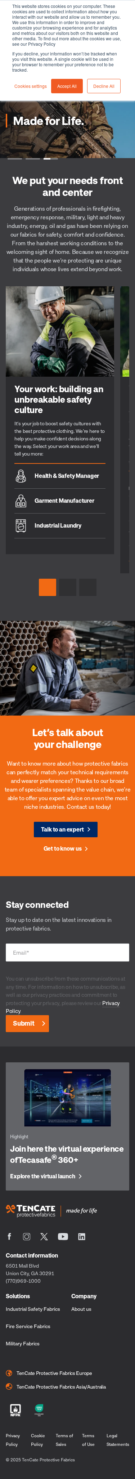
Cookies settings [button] (30, 86)
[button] (47, 587)
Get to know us (63, 848)
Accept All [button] (67, 86)
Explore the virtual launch (42, 1176)
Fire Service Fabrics (28, 1326)
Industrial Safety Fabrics (33, 1309)
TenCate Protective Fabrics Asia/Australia (61, 1387)
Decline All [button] (103, 86)
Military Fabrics (23, 1343)
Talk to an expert (62, 829)
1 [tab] (15, 158)
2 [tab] (33, 158)
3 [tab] (51, 158)
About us (81, 1309)
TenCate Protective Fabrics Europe (54, 1373)
